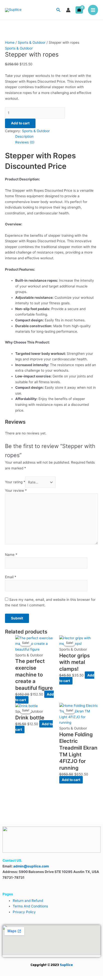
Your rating (15, 482)
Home (9, 42)
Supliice (66, 964)
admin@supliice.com (31, 866)
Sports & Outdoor (32, 42)
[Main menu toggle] (93, 10)
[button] (58, 10)
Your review (16, 491)
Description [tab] (24, 136)
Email (10, 577)
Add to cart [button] (71, 780)
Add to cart (20, 123)
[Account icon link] (68, 10)
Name (11, 555)
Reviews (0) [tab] (24, 142)
